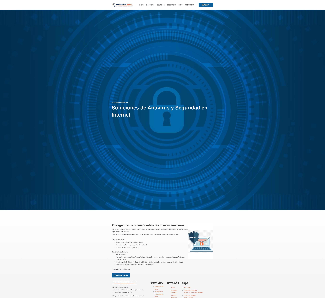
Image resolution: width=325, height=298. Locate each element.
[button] (206, 5)
